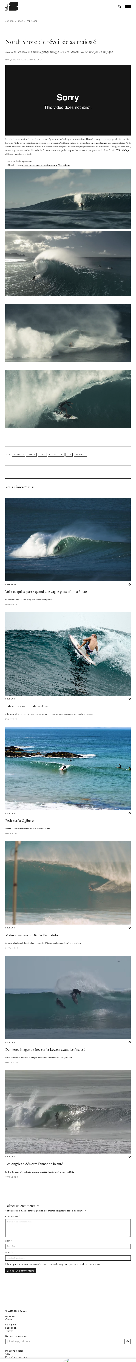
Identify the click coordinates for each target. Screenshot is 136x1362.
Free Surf (32, 21)
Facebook (10, 1327)
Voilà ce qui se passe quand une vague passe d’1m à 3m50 (46, 592)
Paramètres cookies (16, 1357)
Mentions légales (14, 1350)
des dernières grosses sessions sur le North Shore (46, 165)
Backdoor (18, 455)
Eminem (31, 455)
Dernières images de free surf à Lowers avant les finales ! (45, 1050)
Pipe (69, 455)
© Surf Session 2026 (16, 1311)
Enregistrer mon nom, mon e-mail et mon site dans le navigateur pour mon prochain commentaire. (54, 1264)
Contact (9, 1319)
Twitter (9, 1331)
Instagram (10, 1324)
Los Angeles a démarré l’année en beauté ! (35, 1164)
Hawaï (42, 455)
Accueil (9, 21)
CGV (7, 1354)
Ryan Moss (80, 455)
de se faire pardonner (96, 143)
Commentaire (11, 1216)
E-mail (8, 1252)
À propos (10, 1316)
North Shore (56, 455)
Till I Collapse (123, 150)
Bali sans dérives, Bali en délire (27, 706)
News (20, 21)
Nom (7, 1241)
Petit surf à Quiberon (20, 821)
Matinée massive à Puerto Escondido (31, 935)
